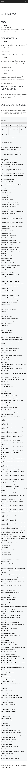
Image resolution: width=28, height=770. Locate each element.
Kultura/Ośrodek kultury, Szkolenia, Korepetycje (11, 355)
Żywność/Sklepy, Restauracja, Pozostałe (10, 758)
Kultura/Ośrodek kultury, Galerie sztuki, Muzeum (11, 337)
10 (10, 127)
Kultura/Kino (4, 311)
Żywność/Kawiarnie (5, 707)
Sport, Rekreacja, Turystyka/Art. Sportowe (10, 416)
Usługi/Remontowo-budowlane (8, 654)
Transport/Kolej (4, 547)
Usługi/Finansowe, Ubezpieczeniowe (9, 579)
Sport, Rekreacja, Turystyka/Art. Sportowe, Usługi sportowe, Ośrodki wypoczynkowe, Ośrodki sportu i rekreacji (12, 436)
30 (6, 134)
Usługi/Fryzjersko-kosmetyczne (8, 590)
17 (10, 129)
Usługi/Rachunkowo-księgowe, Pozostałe (10, 651)
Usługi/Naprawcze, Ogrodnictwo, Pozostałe (10, 617)
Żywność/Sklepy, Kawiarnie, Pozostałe (9, 746)
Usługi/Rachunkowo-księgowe (8, 649)
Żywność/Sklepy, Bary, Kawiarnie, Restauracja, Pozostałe (13, 735)
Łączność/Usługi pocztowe (7, 391)
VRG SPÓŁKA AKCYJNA (6, 145)
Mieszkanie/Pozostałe (6, 402)
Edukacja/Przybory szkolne (7, 258)
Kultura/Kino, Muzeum (6, 314)
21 (25, 129)
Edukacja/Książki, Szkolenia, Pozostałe (9, 213)
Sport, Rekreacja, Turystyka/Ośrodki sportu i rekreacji (13, 458)
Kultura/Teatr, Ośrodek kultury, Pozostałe (10, 377)
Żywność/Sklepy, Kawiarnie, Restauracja (10, 749)
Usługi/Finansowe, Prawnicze (7, 566)
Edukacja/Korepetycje (6, 192)
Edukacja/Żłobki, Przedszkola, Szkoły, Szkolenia (11, 300)
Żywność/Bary (4, 688)
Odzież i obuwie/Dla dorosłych (7, 409)
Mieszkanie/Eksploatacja (6, 393)
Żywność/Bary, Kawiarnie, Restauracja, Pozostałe (12, 697)
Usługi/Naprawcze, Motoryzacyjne (8, 609)
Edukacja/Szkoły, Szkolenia (7, 279)
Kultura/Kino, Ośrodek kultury (7, 316)
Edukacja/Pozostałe (6, 67)
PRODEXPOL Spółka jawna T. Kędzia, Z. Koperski (11, 154)
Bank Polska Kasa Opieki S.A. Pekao (14, 54)
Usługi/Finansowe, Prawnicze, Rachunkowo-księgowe (13, 568)
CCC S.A (3, 22)
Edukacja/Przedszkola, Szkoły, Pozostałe (10, 247)
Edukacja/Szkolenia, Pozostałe (8, 267)
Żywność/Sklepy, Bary (6, 725)
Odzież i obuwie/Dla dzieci (7, 414)
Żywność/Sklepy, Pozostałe (7, 753)
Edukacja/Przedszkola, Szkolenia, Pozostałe (11, 242)
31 (10, 134)
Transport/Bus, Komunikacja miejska (9, 542)
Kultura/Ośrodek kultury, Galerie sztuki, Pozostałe (12, 339)
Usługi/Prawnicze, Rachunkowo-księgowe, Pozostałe (13, 647)
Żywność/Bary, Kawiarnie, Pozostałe (9, 693)
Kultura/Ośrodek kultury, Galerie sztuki (9, 335)
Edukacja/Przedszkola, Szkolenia (8, 240)
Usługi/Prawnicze (5, 640)
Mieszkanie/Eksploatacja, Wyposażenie (9, 398)
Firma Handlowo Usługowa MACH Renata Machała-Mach (13, 87)
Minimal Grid (17, 765)
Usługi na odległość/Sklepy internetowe (10, 559)
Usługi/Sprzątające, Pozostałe (8, 672)
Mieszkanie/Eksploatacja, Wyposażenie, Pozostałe (12, 400)
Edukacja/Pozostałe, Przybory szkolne (9, 231)
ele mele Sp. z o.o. (7, 70)
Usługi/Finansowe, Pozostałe (7, 563)
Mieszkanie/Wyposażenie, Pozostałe (9, 407)
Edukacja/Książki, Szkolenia (7, 209)
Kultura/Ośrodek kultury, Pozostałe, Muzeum (11, 353)
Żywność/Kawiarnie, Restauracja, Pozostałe (11, 714)
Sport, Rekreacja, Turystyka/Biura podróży (10, 440)
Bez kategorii (4, 190)
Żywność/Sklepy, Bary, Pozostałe (8, 737)
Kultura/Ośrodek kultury (6, 332)
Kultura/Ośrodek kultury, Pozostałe (9, 350)
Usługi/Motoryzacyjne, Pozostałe (8, 597)
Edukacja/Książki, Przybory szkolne (9, 206)
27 (21, 132)
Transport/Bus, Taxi (5, 545)
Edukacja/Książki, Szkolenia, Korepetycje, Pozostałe (12, 211)
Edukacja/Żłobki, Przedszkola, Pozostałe (10, 295)
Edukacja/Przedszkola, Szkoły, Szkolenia (10, 249)
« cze (12, 137)
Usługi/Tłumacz (4, 674)
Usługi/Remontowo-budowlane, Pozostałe (10, 665)
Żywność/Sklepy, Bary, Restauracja (8, 739)
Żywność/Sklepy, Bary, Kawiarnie (8, 728)
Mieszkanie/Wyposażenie (7, 83)
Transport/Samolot (5, 552)
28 (25, 132)
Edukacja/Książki (4, 197)
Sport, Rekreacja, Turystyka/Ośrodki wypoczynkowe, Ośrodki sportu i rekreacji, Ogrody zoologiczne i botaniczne (12, 481)
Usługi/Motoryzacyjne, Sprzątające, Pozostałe (11, 602)
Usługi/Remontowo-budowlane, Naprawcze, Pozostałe (13, 662)
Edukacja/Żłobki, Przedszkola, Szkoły (9, 297)
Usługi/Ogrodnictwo (5, 630)
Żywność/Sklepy (4, 723)
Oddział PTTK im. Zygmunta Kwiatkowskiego (11, 147)
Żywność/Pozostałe (5, 716)
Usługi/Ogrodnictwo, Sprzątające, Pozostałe (11, 635)
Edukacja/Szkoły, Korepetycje (7, 272)
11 (14, 127)
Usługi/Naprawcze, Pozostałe (7, 620)
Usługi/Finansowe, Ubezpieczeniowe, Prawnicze (11, 588)
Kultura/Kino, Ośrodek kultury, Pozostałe (10, 321)
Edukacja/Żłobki (4, 288)
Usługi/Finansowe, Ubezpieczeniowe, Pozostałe (11, 585)
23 (6, 132)
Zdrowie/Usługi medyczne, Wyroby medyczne (11, 683)
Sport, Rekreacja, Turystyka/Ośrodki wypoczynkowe (12, 469)
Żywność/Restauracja (6, 718)
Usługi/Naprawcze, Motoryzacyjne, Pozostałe (11, 615)
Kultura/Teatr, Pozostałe (6, 381)
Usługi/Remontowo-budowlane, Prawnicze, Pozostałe (13, 667)
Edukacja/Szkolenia (5, 260)
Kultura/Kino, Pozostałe (6, 323)
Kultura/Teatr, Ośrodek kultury (7, 370)
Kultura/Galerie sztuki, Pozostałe (8, 309)
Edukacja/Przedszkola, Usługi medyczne (10, 255)
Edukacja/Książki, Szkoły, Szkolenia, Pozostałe (11, 226)
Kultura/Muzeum (4, 325)
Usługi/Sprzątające (5, 669)
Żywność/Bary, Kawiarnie (6, 690)
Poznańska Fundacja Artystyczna (8, 149)
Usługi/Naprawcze (5, 604)
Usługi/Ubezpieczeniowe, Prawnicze (9, 679)
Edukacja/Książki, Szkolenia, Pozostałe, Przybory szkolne (13, 216)
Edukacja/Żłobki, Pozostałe (7, 290)
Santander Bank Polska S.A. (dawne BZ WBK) (11, 152)
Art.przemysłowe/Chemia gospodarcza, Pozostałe (12, 173)
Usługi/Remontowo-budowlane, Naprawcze (10, 656)
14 (25, 127)
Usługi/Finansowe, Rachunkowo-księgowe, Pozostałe (13, 577)
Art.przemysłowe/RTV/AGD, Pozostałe (9, 188)
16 (6, 129)
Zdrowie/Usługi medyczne (7, 681)
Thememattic (9, 767)
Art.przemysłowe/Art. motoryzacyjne (9, 162)
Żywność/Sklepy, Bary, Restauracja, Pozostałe (11, 742)
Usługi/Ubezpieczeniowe (6, 676)
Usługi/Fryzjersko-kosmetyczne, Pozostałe (10, 592)
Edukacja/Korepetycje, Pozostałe (8, 195)
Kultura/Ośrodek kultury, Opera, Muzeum (10, 348)
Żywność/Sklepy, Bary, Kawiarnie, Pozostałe (11, 730)
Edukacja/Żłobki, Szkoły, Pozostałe (9, 302)
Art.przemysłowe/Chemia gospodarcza (10, 166)
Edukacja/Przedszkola (6, 233)
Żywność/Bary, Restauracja (7, 702)
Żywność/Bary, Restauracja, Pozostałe (9, 704)
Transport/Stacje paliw (7, 35)
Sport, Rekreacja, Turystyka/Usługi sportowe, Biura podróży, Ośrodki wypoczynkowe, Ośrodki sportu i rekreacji (12, 511)
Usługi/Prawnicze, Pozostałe (7, 642)
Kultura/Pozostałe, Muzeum (7, 360)
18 (14, 129)
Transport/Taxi (4, 556)
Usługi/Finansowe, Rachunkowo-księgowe (10, 574)
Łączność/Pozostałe (5, 384)
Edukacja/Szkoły (4, 269)
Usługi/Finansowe (5, 51)
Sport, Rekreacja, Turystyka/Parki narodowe (10, 492)
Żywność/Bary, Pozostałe (7, 700)
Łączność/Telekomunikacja (7, 386)
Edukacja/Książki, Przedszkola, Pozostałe (10, 204)
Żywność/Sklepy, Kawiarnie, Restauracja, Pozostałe (12, 751)
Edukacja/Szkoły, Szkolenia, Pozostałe (9, 286)
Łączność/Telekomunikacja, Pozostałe (9, 388)
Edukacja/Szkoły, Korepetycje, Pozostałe (10, 274)
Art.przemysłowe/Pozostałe (7, 179)
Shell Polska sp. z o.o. (9, 38)
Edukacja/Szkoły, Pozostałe (7, 276)
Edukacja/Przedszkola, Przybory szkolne (10, 238)
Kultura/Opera (4, 328)
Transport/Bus (4, 540)
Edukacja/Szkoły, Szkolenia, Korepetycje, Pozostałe (12, 283)
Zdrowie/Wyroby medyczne (7, 686)
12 (17, 127)
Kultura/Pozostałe (5, 357)
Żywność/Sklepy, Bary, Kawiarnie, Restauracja (11, 732)
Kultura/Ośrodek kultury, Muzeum (8, 346)
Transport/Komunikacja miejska (8, 549)
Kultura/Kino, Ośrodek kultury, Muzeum (9, 318)
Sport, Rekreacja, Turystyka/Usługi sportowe (11, 499)
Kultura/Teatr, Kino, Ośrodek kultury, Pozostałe (11, 368)
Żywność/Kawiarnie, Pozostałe (8, 709)
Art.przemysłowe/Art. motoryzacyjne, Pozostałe (12, 164)
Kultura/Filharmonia (5, 304)
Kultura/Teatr (4, 362)
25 (14, 132)
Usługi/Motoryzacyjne (6, 595)
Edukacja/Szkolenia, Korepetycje (8, 262)
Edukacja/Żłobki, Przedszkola (7, 293)
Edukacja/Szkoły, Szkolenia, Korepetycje (10, 281)
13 (21, 127)
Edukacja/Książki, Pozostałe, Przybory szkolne (11, 202)
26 (17, 132)
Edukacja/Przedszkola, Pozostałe (8, 235)
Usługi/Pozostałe (5, 637)
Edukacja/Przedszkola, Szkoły (7, 245)
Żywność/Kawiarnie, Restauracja (8, 711)
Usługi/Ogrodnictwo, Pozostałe (8, 633)
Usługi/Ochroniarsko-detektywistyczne (9, 628)
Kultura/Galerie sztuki (6, 307)
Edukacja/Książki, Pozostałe (7, 199)
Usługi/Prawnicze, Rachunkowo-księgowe (10, 644)
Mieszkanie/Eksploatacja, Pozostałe (9, 395)
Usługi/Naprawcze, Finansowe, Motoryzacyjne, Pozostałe (14, 606)
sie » (16, 137)
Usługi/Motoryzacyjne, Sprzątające (9, 599)
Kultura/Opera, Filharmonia (7, 330)
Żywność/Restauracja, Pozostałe (8, 721)
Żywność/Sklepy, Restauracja (7, 756)
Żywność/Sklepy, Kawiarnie (7, 744)
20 (21, 129)
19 (17, 129)
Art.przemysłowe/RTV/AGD (7, 181)
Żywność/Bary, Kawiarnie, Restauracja (9, 695)
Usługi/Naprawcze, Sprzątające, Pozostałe (10, 622)
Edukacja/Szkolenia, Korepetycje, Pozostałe (11, 265)
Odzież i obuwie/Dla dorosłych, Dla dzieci (11, 19)
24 (10, 132)
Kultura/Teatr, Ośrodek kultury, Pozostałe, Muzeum (12, 379)
